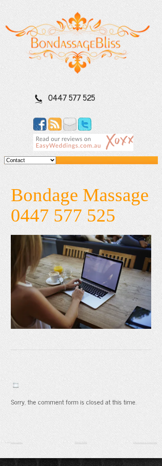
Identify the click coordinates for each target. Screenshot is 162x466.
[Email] (69, 127)
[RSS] (54, 127)
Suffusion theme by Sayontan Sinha (145, 442)
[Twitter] (84, 127)
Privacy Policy (81, 442)
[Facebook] (40, 127)
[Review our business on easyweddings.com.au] (83, 148)
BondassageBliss (16, 442)
